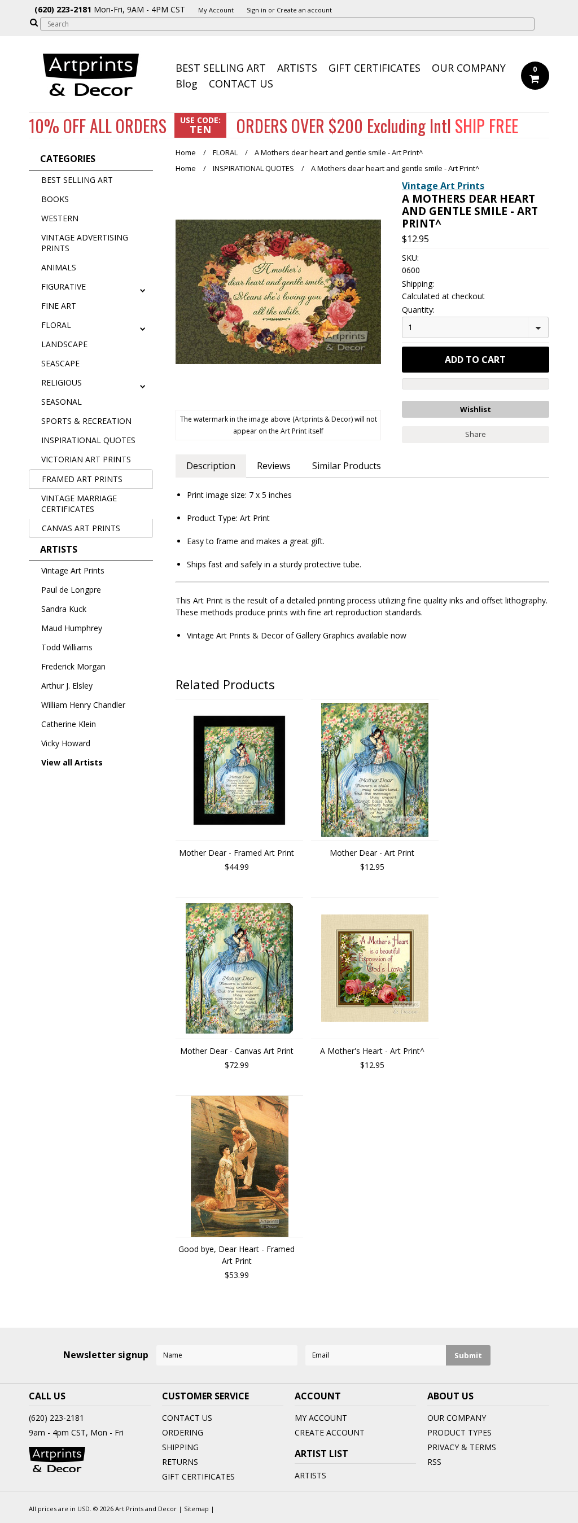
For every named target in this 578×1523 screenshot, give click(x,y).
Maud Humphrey (71, 628)
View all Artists (72, 762)
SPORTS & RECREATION (86, 420)
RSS (434, 1461)
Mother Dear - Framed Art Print (236, 852)
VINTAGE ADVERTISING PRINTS (84, 242)
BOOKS (55, 199)
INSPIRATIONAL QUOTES (88, 440)
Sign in (256, 10)
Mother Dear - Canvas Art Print (237, 1050)
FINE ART (58, 305)
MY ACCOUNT (321, 1417)
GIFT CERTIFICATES (375, 68)
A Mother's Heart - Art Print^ (372, 1050)
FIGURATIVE (63, 286)
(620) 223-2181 (56, 1417)
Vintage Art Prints (72, 570)
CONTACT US (241, 83)
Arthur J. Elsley (67, 685)
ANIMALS (58, 267)
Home (186, 152)
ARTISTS (297, 68)
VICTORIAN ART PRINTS (86, 459)
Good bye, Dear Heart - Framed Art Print (236, 1255)
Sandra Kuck (63, 608)
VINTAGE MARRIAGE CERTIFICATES (79, 503)
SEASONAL (61, 401)
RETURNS (180, 1461)
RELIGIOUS (61, 382)
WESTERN (59, 218)
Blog (187, 83)
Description (210, 465)
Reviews (274, 465)
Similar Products (346, 465)
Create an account (304, 10)
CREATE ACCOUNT (330, 1432)
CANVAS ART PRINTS (81, 528)
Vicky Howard (65, 743)
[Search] (33, 22)
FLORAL (56, 325)
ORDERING (182, 1432)
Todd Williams (67, 647)
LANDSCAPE (64, 344)
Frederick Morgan (73, 666)
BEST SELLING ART (221, 68)
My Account (216, 10)
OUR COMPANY (469, 68)
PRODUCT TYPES (459, 1432)
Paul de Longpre (71, 589)
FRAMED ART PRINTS (82, 479)
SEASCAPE (60, 363)
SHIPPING (180, 1447)
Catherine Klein (68, 724)
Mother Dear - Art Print (372, 852)
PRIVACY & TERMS (461, 1447)
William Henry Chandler (83, 704)
